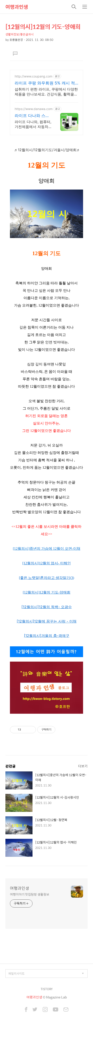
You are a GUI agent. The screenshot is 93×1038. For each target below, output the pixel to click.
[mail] (65, 1010)
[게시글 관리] (31, 729)
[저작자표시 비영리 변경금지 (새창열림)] (61, 729)
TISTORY (47, 989)
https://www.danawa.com (34, 109)
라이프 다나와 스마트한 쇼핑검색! (32, 115)
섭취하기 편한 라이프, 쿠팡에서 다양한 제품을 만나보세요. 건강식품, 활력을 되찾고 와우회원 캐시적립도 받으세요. (46, 92)
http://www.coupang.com (33, 76)
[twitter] (35, 1010)
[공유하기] (25, 729)
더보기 (83, 766)
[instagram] (45, 1010)
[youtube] (55, 1010)
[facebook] (26, 1010)
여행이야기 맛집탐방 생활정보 (29, 894)
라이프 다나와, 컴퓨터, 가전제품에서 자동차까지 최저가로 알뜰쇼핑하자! (33, 124)
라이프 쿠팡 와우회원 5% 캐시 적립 (45, 83)
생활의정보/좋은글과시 (19, 34)
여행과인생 (16, 7)
